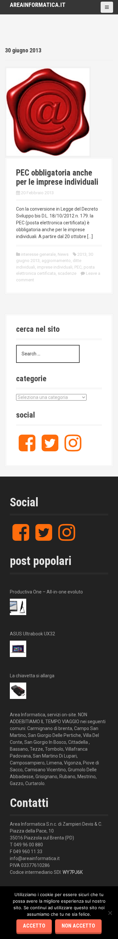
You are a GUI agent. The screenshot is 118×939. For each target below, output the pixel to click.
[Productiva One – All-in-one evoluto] (18, 607)
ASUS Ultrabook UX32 (32, 633)
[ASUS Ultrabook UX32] (18, 649)
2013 (82, 254)
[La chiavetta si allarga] (18, 691)
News (63, 254)
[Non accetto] (110, 913)
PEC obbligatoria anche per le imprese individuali (57, 177)
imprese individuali (54, 267)
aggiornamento (56, 260)
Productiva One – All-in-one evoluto (46, 591)
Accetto (34, 926)
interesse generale (38, 254)
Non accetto (78, 926)
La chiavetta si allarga (32, 675)
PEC (78, 267)
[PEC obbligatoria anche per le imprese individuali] (48, 111)
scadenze (67, 273)
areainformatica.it (38, 4)
